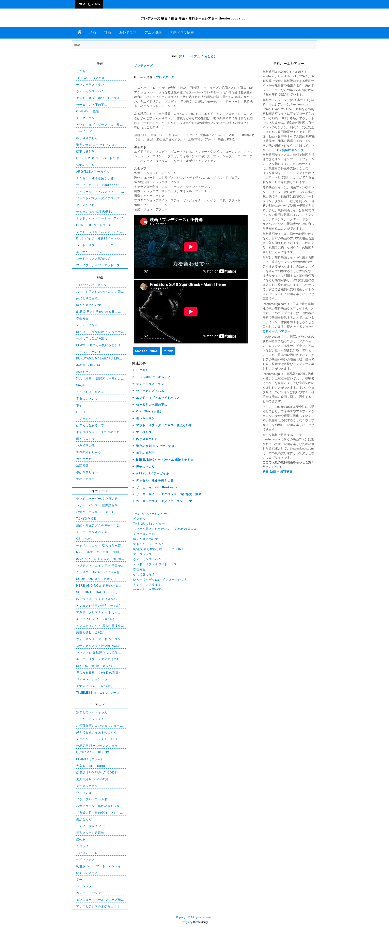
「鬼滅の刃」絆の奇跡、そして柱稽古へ (99, 812)
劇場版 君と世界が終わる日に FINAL (159, 549)
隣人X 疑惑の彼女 (145, 539)
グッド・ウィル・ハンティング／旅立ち (99, 232)
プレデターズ (143, 65)
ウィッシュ (84, 792)
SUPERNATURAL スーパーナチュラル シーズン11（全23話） (99, 592)
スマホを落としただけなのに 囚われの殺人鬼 (165, 529)
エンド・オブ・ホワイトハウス (158, 397)
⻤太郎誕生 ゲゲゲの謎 (92, 779)
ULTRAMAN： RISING (92, 752)
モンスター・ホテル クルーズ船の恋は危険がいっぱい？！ (98, 899)
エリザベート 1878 (90, 252)
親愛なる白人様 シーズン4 (94, 512)
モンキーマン (145, 418)
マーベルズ (144, 432)
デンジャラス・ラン (150, 383)
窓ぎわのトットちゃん (148, 544)
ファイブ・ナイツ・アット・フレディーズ (99, 265)
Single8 (82, 385)
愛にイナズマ (85, 479)
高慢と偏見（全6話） (91, 632)
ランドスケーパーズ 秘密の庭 (97, 498)
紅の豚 (80, 839)
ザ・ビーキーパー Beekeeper (157, 487)
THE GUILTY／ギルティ (153, 377)
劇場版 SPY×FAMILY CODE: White (97, 772)
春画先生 (139, 569)
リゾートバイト (87, 418)
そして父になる (144, 574)
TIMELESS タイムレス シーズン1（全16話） (99, 692)
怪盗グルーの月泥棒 (90, 832)
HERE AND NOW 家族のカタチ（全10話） (99, 585)
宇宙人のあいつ (87, 398)
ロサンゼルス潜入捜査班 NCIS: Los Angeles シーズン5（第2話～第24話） (99, 646)
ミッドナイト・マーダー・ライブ (99, 218)
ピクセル (142, 370)
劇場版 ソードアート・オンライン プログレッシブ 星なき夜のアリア (99, 866)
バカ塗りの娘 (85, 445)
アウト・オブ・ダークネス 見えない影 (164, 425)
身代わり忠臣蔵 (144, 534)
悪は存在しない (87, 472)
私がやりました (147, 439)
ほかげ (80, 412)
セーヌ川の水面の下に (151, 404)
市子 (79, 405)
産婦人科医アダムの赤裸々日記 (98, 525)
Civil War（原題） (149, 411)
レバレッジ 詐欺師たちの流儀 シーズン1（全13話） (99, 652)
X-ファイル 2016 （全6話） (96, 619)
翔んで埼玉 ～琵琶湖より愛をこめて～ (98, 378)
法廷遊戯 (82, 465)
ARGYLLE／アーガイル (152, 473)
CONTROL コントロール (94, 225)
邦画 (107, 32)
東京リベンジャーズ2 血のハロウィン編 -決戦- (99, 432)
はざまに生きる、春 (90, 425)
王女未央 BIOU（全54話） (95, 686)
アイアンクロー (87, 205)
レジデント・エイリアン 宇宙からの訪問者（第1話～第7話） (98, 565)
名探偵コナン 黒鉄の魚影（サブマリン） (99, 806)
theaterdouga (200, 922)
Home (138, 77)
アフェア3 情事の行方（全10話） (100, 605)
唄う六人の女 (85, 439)
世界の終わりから (88, 452)
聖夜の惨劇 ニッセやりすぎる (157, 445)
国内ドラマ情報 (182, 32)
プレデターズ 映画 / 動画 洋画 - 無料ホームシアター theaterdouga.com (194, 18)
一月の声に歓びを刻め (91, 338)
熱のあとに (84, 372)
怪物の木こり (145, 466)
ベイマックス (85, 859)
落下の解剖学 (145, 452)
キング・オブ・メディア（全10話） (98, 659)
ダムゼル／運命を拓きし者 (155, 480)
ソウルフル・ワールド (91, 799)
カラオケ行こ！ (87, 459)
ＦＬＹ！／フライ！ (147, 584)
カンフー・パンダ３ (90, 893)
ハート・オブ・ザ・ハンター (96, 245)
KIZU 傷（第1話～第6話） (95, 666)
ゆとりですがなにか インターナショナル (161, 579)
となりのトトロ (87, 853)
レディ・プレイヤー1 (91, 826)
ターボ (80, 879)
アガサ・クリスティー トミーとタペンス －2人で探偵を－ (98, 612)
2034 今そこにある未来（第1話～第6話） (98, 559)
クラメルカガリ (87, 786)
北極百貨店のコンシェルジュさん (99, 725)
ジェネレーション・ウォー (95, 679)
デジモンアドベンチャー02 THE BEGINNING (99, 739)
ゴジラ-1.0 (84, 846)
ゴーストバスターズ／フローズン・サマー (166, 501)
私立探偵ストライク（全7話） (97, 599)
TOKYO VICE (86, 518)
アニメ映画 (153, 32)
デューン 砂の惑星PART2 (94, 211)
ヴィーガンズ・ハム (150, 390)
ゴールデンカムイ (88, 352)
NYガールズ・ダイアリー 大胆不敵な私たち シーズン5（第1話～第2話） (99, 552)
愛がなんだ (84, 819)
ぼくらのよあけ (87, 873)
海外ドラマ (127, 32)
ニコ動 (168, 351)
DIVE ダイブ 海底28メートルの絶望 (99, 238)
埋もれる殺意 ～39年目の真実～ (99, 672)
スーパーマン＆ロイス (91, 532)
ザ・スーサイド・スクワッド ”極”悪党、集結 (169, 494)
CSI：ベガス (85, 538)
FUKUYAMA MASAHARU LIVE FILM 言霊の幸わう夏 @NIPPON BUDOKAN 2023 (100, 358)
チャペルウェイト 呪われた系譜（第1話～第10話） (98, 545)
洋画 (92, 32)
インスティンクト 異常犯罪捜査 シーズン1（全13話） (98, 625)
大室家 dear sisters (90, 766)
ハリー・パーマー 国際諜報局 (97, 505)
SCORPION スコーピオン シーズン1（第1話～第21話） (100, 579)
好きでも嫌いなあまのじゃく (96, 732)
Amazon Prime (146, 351)
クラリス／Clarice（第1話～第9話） (99, 572)
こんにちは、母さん (90, 392)
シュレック (84, 886)
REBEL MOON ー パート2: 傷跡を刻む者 (165, 459)
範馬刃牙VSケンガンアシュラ (97, 746)
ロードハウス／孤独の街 (93, 258)
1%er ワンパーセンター (150, 513)
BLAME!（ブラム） (90, 759)
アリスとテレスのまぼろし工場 (98, 906)
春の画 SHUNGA (88, 365)
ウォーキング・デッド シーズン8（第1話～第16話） (99, 639)
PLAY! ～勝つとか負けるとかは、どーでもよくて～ (100, 345)
